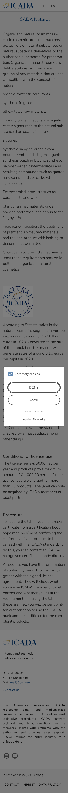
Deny (34, 387)
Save (34, 399)
